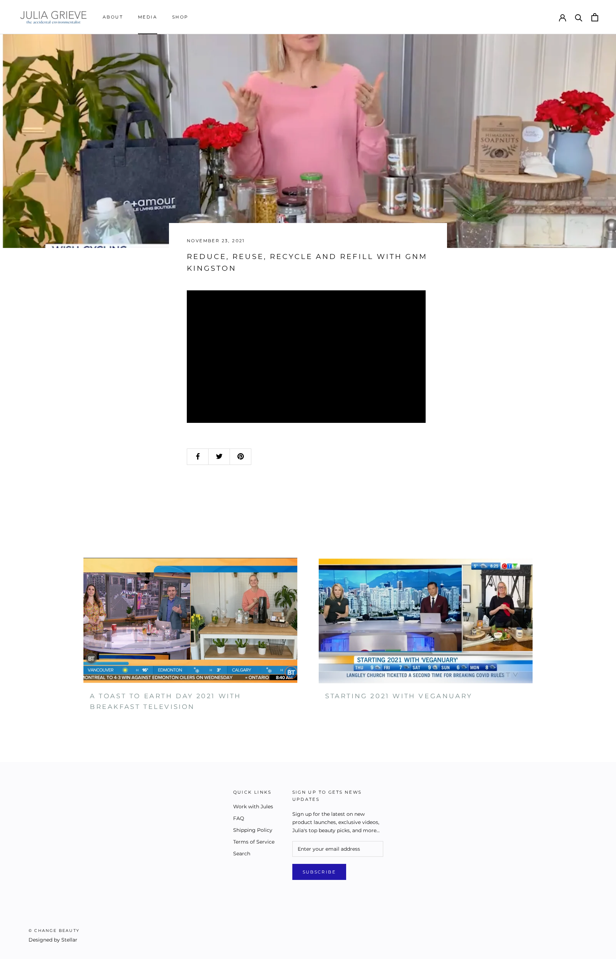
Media (147, 17)
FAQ (238, 818)
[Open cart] (594, 17)
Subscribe (319, 872)
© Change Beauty (54, 930)
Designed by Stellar (53, 940)
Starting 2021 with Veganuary (398, 696)
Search (241, 853)
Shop (180, 17)
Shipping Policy (252, 830)
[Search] (578, 17)
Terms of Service (253, 842)
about (113, 17)
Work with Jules (253, 806)
